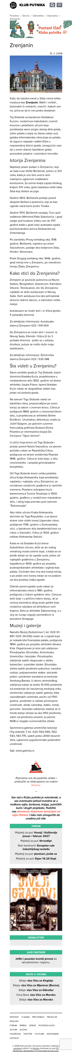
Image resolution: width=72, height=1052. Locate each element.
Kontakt (14, 1017)
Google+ (14, 1038)
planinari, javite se (36, 854)
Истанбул (36, 841)
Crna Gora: (36, 995)
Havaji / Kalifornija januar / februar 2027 (36, 834)
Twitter (27, 1034)
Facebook (15, 1034)
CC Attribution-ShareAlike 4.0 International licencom (36, 1049)
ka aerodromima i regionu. (36, 960)
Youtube (39, 1034)
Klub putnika (32, 5)
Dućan (23, 1029)
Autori (13, 1029)
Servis (32, 1025)
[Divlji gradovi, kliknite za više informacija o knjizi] (36, 882)
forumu (35, 785)
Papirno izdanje (26, 920)
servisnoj (17, 1048)
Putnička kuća (47, 1025)
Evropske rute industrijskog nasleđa (36, 847)
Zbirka (23, 1025)
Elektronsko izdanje (28, 925)
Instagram (53, 1034)
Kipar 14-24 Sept (36, 858)
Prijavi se (52, 1017)
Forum (13, 1025)
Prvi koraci (38, 1017)
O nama (25, 1017)
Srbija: (36, 980)
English (14, 1021)
